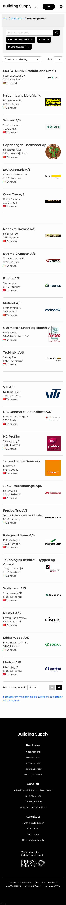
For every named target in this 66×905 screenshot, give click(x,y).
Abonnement (33, 751)
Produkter (17, 18)
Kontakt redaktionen (33, 823)
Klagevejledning (33, 801)
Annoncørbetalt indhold (33, 807)
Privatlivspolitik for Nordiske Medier (33, 790)
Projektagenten (33, 768)
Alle (5, 18)
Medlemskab (33, 757)
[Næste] (59, 687)
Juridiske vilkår (33, 796)
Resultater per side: (15, 687)
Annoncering (33, 763)
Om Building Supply (33, 840)
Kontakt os (33, 828)
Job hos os (33, 834)
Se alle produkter (33, 774)
